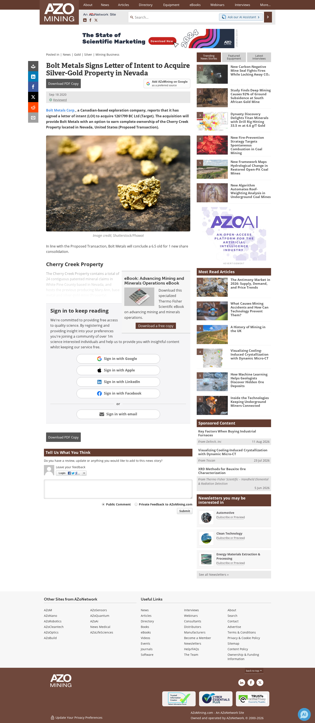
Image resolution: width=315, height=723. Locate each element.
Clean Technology (229, 533)
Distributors (192, 627)
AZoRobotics (53, 621)
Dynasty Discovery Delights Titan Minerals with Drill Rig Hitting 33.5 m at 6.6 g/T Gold (249, 120)
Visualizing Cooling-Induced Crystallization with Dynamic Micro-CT (249, 354)
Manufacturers (195, 632)
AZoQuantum (99, 616)
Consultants (192, 621)
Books (145, 627)
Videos (145, 638)
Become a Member (197, 638)
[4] (212, 145)
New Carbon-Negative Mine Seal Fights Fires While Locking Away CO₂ (250, 70)
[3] (212, 121)
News (67, 54)
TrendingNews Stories (209, 57)
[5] (212, 169)
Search (232, 616)
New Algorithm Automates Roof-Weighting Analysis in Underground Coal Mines (251, 191)
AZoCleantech (54, 627)
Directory (146, 5)
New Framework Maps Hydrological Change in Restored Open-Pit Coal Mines (249, 167)
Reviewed (60, 100)
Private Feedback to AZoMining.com (165, 504)
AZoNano (50, 616)
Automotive (225, 513)
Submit (184, 511)
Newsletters (192, 643)
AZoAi (94, 621)
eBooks (146, 632)
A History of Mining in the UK (248, 329)
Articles (146, 616)
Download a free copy (155, 325)
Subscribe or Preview (230, 517)
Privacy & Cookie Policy (244, 638)
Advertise (234, 627)
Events (145, 643)
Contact (233, 621)
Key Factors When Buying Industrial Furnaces (227, 433)
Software (147, 655)
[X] (33, 97)
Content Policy (238, 649)
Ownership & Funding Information (243, 657)
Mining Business (107, 54)
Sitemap (233, 643)
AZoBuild (50, 638)
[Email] (33, 117)
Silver (88, 54)
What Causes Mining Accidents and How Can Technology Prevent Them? (249, 309)
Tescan (210, 460)
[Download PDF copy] (33, 66)
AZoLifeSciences (101, 632)
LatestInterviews (259, 57)
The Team (191, 655)
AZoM (48, 610)
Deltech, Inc (213, 442)
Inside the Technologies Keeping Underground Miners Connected (250, 402)
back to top (253, 670)
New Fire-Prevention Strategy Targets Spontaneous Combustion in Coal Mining (247, 145)
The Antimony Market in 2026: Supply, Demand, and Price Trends (250, 283)
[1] (212, 74)
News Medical (100, 627)
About (232, 610)
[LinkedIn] (33, 76)
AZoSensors (98, 610)
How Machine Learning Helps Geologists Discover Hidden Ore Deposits (249, 380)
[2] (212, 97)
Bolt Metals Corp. (60, 110)
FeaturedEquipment (234, 57)
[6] (212, 192)
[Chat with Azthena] (304, 714)
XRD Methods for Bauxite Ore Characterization (222, 471)
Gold (77, 54)
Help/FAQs (191, 649)
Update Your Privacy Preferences (78, 718)
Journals (147, 649)
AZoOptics (51, 632)
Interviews (191, 610)
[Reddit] (33, 107)
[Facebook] (33, 87)
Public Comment (118, 504)
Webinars (191, 616)
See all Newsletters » (214, 574)
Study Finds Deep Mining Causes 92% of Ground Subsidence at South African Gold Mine (251, 96)
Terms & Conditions (242, 632)
